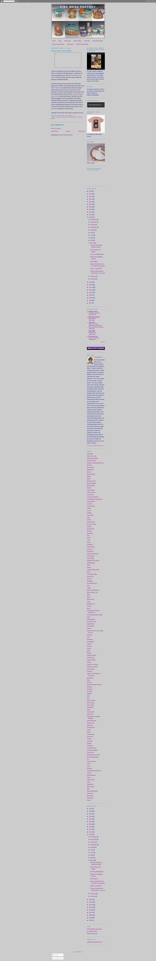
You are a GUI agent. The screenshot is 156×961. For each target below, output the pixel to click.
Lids (88, 585)
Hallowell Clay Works (93, 560)
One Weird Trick (91, 621)
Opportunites (90, 624)
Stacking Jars (91, 727)
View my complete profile (95, 445)
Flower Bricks (91, 547)
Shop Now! (67, 41)
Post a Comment (56, 128)
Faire (88, 540)
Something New (91, 720)
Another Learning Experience (95, 463)
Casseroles (90, 494)
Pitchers (89, 644)
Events (89, 538)
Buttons (89, 488)
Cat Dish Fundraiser (93, 497)
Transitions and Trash (94, 313)
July (91, 232)
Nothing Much (91, 619)
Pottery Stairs (91, 669)
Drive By (89, 531)
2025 (90, 194)
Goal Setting (90, 556)
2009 (90, 297)
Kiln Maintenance (92, 583)
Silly (88, 698)
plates (88, 651)
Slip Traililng (90, 702)
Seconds (89, 691)
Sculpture (89, 689)
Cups (88, 517)
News (88, 608)
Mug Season (78, 117)
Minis (88, 594)
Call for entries (91, 492)
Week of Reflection (92, 791)
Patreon (89, 628)
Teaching (89, 741)
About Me (87, 41)
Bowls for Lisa (92, 332)
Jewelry (89, 578)
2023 (90, 199)
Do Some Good (91, 524)
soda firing (90, 714)
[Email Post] (73, 115)
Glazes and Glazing (92, 553)
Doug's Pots (90, 529)
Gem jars (89, 549)
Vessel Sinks (90, 779)
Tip (88, 759)
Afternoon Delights (92, 458)
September (93, 227)
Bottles (89, 476)
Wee (88, 789)
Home (54, 41)
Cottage (89, 513)
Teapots (89, 743)
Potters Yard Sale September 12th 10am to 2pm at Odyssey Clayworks (96, 325)
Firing (88, 542)
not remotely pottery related (95, 614)
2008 (90, 300)
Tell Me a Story (93, 311)
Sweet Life (90, 736)
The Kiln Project (91, 748)
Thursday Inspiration (93, 757)
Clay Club (92, 322)
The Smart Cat (93, 336)
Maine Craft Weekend (93, 590)
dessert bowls (91, 522)
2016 (90, 217)
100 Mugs (90, 453)
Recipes (89, 682)
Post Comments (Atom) (65, 135)
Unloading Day (91, 775)
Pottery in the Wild (92, 666)
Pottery (89, 662)
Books (89, 472)
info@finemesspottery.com (94, 942)
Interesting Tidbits (92, 574)
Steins (89, 729)
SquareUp (90, 725)
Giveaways (90, 551)
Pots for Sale (90, 657)
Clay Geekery (91, 506)
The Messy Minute (92, 750)
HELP (88, 565)
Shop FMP (92, 331)
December (93, 219)
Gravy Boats (90, 558)
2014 (90, 284)
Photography (90, 641)
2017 (90, 214)
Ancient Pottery (91, 460)
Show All (103, 341)
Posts (56, 954)
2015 (90, 282)
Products (89, 671)
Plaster (89, 648)
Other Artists (90, 626)
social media (90, 712)
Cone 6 (89, 510)
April (91, 240)
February (93, 276)
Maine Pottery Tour (56, 87)
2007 (90, 303)
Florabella (90, 544)
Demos (89, 519)
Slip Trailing (90, 705)
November (93, 222)
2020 (90, 207)
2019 (90, 209)
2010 (90, 295)
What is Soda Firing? (58, 44)
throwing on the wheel (93, 754)
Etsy (88, 535)
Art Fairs (89, 465)
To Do (88, 764)
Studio (89, 732)
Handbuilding (91, 563)
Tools (88, 766)
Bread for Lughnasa (94, 338)
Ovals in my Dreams (96, 268)
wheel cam (90, 793)
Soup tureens (91, 723)
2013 (90, 287)
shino (88, 696)
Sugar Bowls (90, 734)
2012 (90, 290)
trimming (89, 768)
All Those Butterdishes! (97, 254)
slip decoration (91, 700)
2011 (90, 292)
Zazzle (89, 800)
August (92, 230)
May (91, 237)
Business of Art (91, 481)
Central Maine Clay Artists (65, 117)
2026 (90, 191)
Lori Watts (61, 115)
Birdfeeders (90, 469)
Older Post (81, 131)
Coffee (89, 508)
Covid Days (90, 515)
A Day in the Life (91, 456)
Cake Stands (90, 490)
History (89, 567)
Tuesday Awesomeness (94, 770)
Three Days (90, 752)
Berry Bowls (90, 467)
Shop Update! (92, 318)
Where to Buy (77, 41)
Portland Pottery (91, 655)
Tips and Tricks (91, 761)
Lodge (89, 588)
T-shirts (89, 739)
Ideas (88, 572)
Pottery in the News (92, 664)
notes (88, 617)
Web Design (90, 786)
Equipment (90, 533)
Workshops (90, 798)
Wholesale (70, 44)
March (92, 243)
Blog (60, 41)
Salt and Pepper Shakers (94, 684)
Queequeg (90, 678)
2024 (90, 196)
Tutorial (89, 773)
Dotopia (89, 526)
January (92, 279)
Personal (89, 635)
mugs (88, 601)
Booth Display (91, 474)
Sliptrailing (90, 707)
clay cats (89, 503)
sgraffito (89, 693)
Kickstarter (90, 581)
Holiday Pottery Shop (93, 569)
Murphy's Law (91, 604)
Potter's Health (91, 660)
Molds (88, 597)
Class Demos (91, 501)
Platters (89, 653)
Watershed (90, 784)
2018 (90, 212)
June (92, 235)
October (92, 224)
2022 (90, 201)
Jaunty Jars (90, 576)
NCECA (89, 606)
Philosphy (90, 639)
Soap (88, 709)
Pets (88, 637)
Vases (53, 118)
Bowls (89, 478)
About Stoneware (98, 41)
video (88, 782)
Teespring (90, 745)
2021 (90, 204)
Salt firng (89, 687)
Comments (57, 958)
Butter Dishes (91, 485)
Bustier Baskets (91, 483)
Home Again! (94, 261)
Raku (88, 680)
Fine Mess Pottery (78, 6)
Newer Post (54, 131)
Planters (89, 646)
